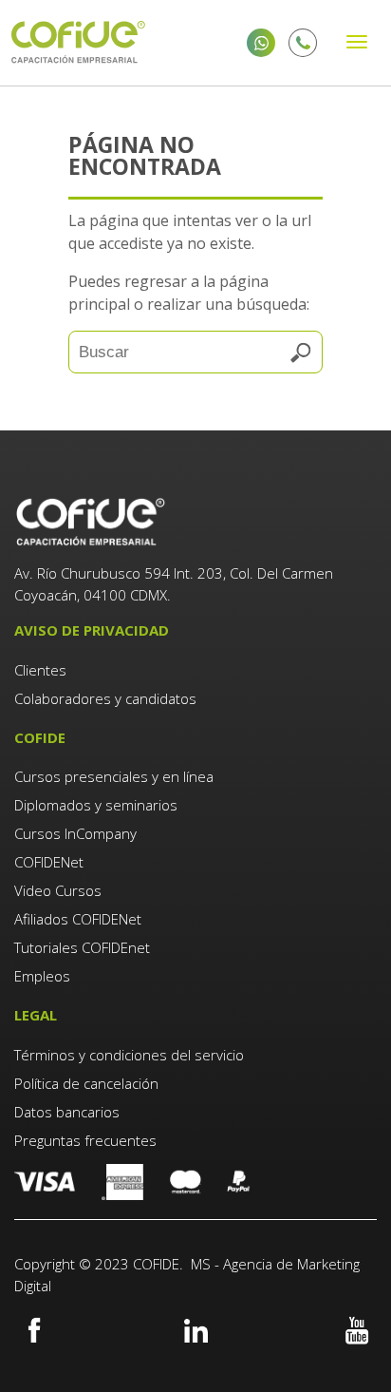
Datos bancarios (67, 1111)
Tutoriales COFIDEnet (82, 947)
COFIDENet (49, 861)
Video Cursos (58, 890)
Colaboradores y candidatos (105, 698)
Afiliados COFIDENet (77, 918)
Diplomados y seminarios (95, 804)
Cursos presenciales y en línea (114, 776)
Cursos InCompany (75, 833)
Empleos (42, 975)
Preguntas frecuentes (85, 1140)
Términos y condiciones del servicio (129, 1054)
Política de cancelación (86, 1083)
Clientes (42, 669)
